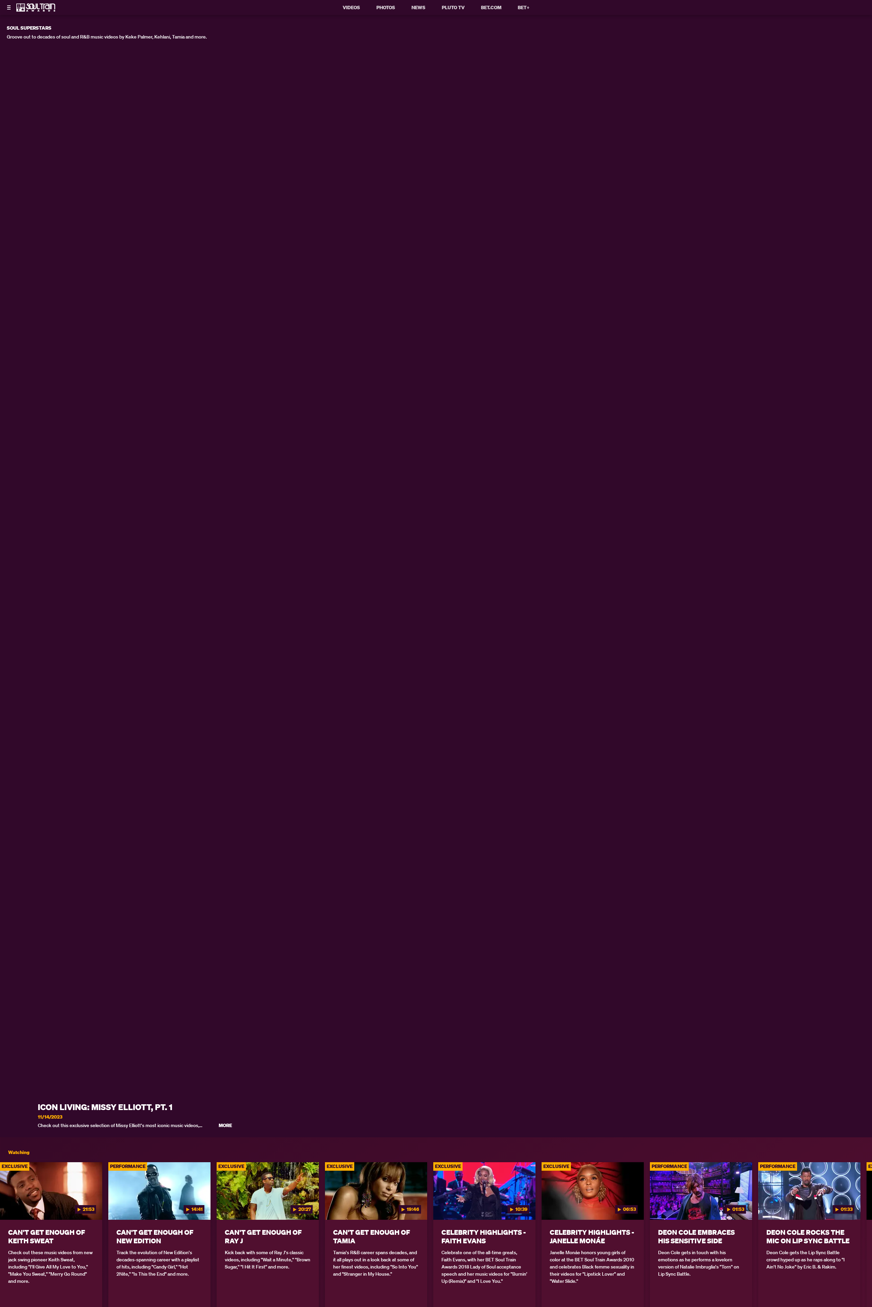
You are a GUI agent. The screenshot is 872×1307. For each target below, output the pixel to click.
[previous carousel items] (16, 1205)
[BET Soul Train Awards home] (35, 9)
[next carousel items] (855, 1205)
